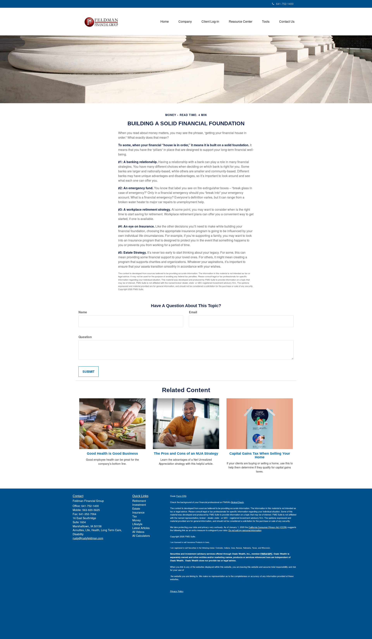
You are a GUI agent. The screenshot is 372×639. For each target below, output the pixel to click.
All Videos (138, 532)
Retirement (139, 501)
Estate (136, 508)
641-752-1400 (285, 4)
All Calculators (141, 536)
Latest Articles (141, 528)
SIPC (270, 553)
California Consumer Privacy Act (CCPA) (268, 527)
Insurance (138, 512)
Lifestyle (137, 524)
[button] (185, 21)
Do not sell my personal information (244, 530)
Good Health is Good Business (112, 453)
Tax (134, 516)
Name (82, 312)
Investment (139, 505)
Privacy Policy (176, 591)
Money (136, 520)
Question (85, 337)
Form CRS (181, 495)
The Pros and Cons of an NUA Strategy (186, 453)
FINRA (263, 553)
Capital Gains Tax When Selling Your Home (259, 455)
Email (193, 312)
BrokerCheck (237, 502)
